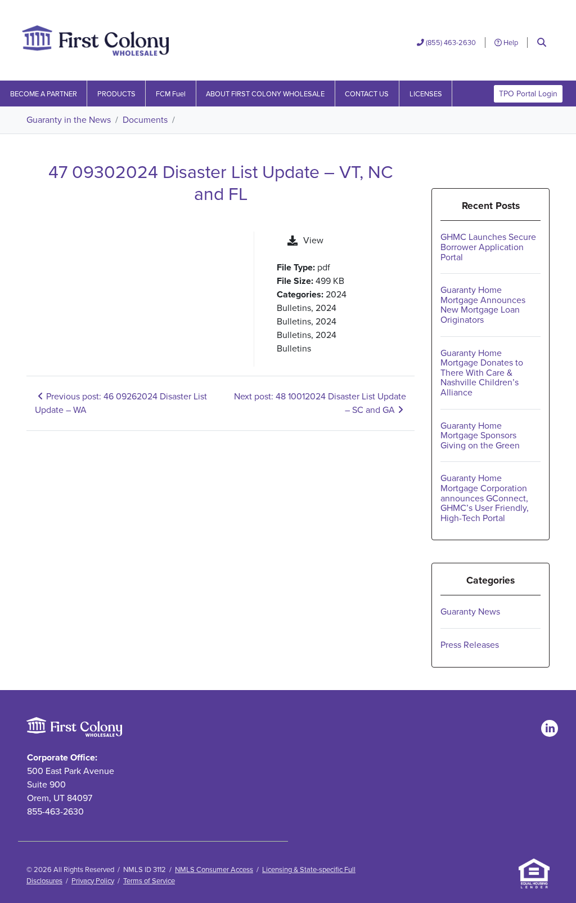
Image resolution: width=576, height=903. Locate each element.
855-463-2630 (55, 811)
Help (510, 42)
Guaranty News (470, 611)
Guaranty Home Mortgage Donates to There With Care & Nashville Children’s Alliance (481, 372)
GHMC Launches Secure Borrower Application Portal (488, 246)
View (313, 240)
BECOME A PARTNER (43, 93)
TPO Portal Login (528, 94)
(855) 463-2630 (451, 42)
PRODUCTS (116, 93)
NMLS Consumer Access (214, 869)
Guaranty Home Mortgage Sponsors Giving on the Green (480, 435)
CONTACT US (367, 93)
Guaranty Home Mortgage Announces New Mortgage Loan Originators (482, 304)
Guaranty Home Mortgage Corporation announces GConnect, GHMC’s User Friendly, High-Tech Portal (484, 497)
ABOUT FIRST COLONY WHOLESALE (265, 93)
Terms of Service (149, 880)
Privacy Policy (92, 880)
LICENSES (426, 93)
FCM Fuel (171, 93)
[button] (542, 43)
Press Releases (469, 644)
